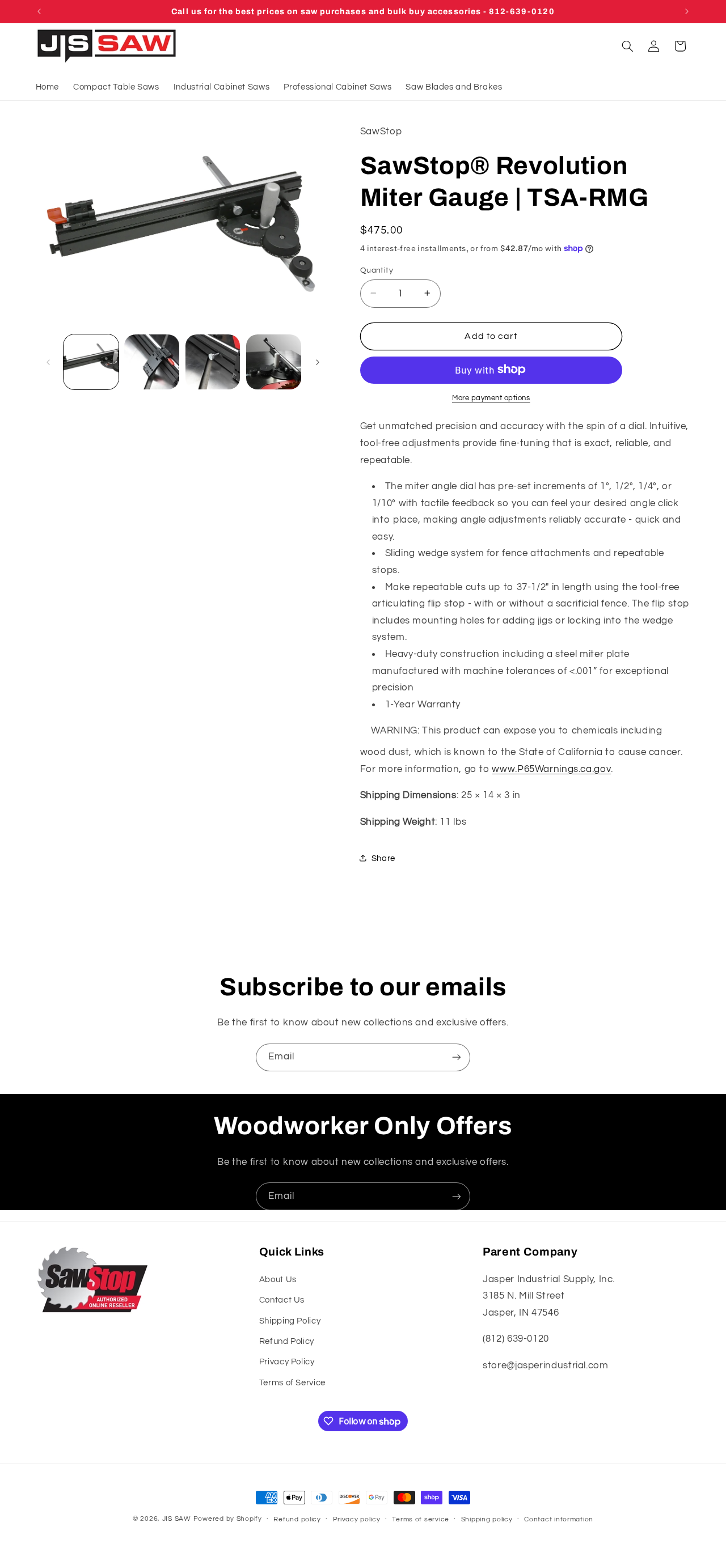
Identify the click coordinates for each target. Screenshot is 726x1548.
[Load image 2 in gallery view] (151, 361)
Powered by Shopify (227, 1519)
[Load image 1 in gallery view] (91, 361)
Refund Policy (286, 1341)
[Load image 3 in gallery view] (212, 361)
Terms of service (420, 1519)
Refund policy (297, 1519)
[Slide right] (317, 362)
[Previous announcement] (39, 11)
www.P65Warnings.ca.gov (551, 769)
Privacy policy (357, 1519)
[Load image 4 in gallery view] (273, 361)
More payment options (491, 397)
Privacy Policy (287, 1362)
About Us (278, 1279)
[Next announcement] (686, 11)
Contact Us (282, 1300)
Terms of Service (292, 1383)
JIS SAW (176, 1519)
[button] (627, 46)
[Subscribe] (457, 1057)
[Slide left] (48, 362)
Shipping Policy (289, 1321)
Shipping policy (487, 1519)
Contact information (558, 1519)
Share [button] (383, 858)
